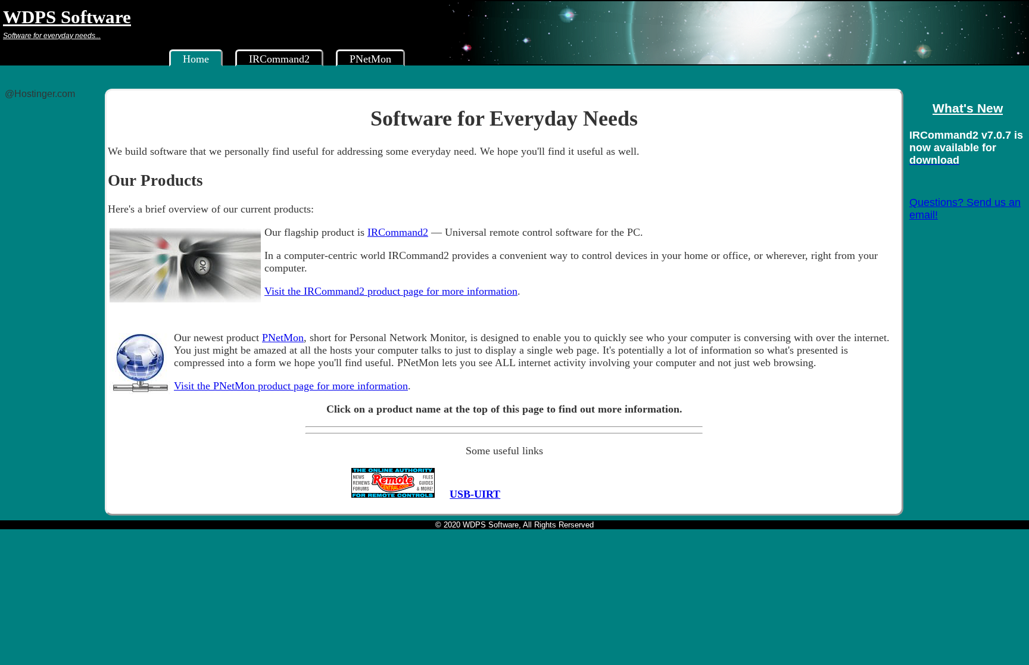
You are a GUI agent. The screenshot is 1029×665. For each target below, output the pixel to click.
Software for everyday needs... (52, 35)
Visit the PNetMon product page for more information (291, 386)
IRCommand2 (279, 59)
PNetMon (370, 59)
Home (196, 59)
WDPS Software (67, 16)
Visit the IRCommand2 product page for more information (390, 291)
